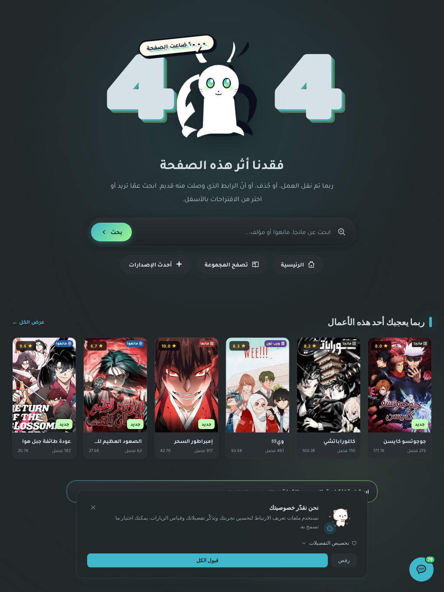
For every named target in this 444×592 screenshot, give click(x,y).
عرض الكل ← (28, 322)
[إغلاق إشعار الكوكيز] (93, 507)
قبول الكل (207, 560)
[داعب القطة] (222, 90)
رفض (344, 560)
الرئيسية (292, 264)
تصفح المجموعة (226, 264)
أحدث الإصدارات (150, 264)
